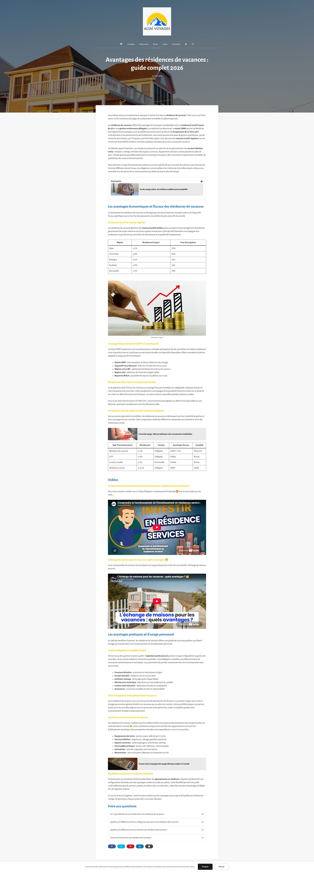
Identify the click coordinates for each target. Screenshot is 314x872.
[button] (193, 44)
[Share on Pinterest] (130, 846)
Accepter (205, 867)
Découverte (144, 44)
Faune (165, 44)
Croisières (131, 44)
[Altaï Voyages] (121, 44)
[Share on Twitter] (121, 846)
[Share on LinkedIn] (140, 846)
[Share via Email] (149, 846)
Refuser (221, 867)
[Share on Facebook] (112, 846)
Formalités (176, 44)
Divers (155, 44)
